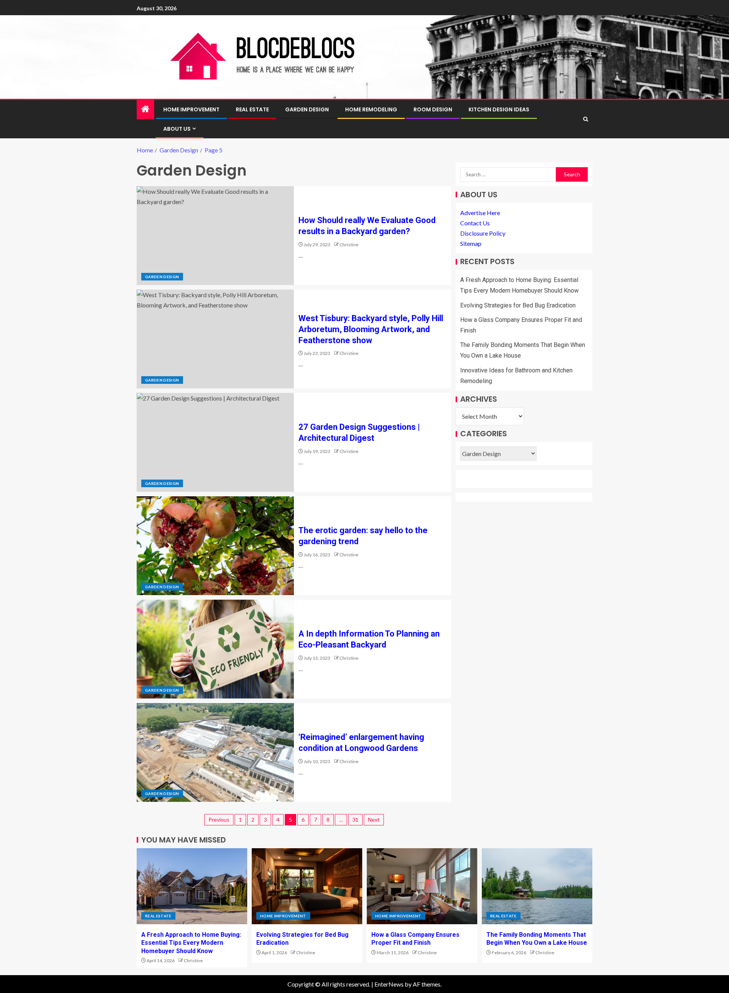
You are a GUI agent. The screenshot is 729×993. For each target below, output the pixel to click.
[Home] (145, 109)
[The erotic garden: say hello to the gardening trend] (215, 545)
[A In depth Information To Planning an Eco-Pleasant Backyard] (215, 649)
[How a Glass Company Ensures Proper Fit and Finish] (422, 886)
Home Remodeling (371, 109)
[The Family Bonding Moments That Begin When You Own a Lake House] (537, 886)
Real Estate (252, 109)
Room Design (432, 109)
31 (355, 819)
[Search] (585, 119)
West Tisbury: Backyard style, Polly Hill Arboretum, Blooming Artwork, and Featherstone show (370, 329)
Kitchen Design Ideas (499, 109)
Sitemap (470, 243)
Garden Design (307, 109)
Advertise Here (480, 212)
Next (374, 819)
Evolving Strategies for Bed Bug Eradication (518, 305)
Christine (348, 244)
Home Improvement (191, 109)
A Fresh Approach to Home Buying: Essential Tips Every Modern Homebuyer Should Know (191, 943)
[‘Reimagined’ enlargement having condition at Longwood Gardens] (215, 752)
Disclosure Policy (482, 233)
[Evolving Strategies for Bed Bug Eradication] (307, 886)
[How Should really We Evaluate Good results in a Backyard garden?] (215, 235)
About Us (177, 129)
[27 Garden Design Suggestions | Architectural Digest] (215, 442)
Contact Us (475, 222)
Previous (218, 819)
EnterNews (389, 984)
